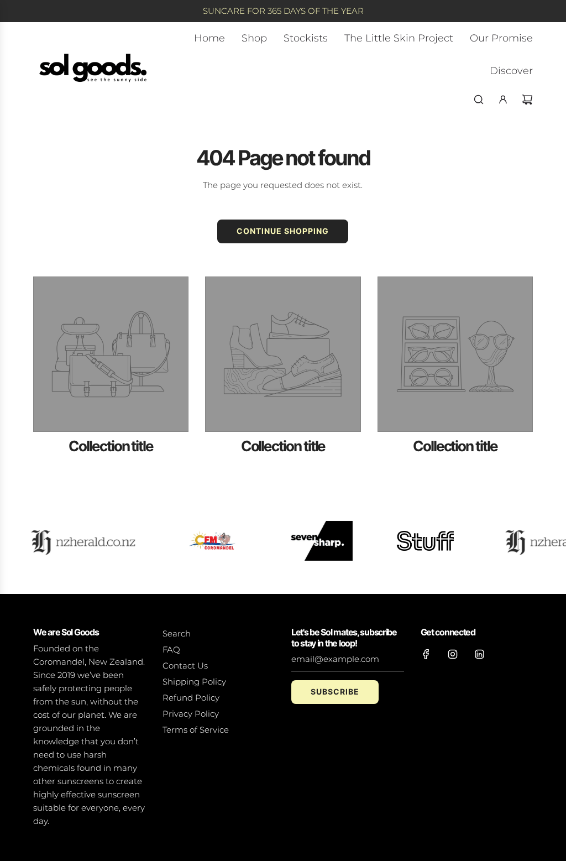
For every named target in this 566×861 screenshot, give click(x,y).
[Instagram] (453, 654)
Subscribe (335, 691)
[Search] (479, 99)
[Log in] (503, 99)
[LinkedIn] (479, 654)
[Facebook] (426, 654)
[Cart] (527, 99)
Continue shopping (283, 231)
